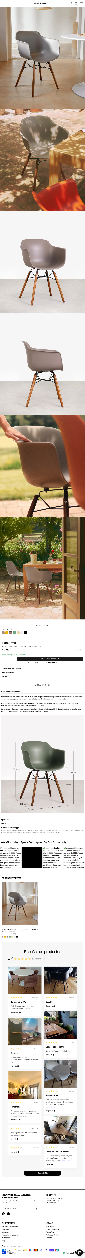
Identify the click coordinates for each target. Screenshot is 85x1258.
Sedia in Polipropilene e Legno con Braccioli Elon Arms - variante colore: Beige (12, 937)
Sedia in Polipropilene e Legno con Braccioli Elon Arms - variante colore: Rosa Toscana (7, 937)
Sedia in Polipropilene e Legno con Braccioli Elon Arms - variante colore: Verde (10, 937)
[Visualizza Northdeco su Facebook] (3, 1213)
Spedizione (5, 1232)
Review (4, 676)
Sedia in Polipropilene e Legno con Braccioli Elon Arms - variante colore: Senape (5, 937)
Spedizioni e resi (8, 672)
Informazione (8, 1223)
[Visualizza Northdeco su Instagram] (8, 1213)
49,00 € (35, 930)
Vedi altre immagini (42, 625)
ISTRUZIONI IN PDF (43, 685)
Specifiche (5, 820)
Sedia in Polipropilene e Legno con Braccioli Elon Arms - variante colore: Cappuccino (2, 937)
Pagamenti (5, 1229)
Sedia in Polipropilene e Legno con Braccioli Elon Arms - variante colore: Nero (17, 937)
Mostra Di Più (50, 1107)
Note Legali (50, 1226)
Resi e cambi (6, 1238)
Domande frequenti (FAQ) (10, 1226)
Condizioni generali (52, 1229)
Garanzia (49, 1238)
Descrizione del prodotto (10, 691)
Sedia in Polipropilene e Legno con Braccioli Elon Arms (15, 931)
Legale (49, 1223)
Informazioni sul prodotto (11, 668)
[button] (10, 857)
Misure (3, 824)
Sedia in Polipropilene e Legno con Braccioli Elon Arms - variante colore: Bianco (15, 937)
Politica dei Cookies (52, 1235)
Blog (3, 1240)
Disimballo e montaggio (10, 828)
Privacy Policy (50, 1232)
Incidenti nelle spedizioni (10, 1235)
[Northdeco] (42, 3)
